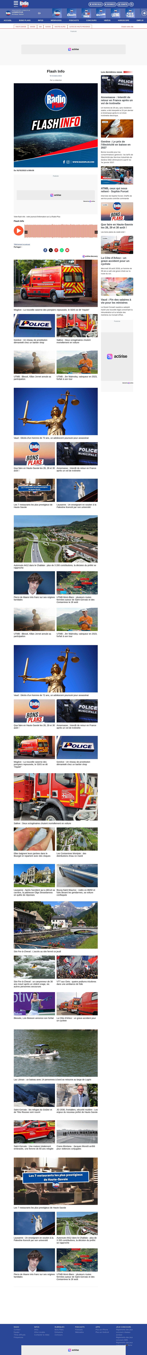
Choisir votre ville (127, 26)
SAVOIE (32, 26)
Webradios (56, 20)
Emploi (140, 20)
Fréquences (18, 1337)
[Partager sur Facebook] (44, 251)
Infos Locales (39, 1332)
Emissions (59, 1332)
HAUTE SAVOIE (21, 26)
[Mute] (39, 13)
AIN (40, 26)
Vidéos (107, 20)
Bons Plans (25, 20)
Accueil (8, 20)
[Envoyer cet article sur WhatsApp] (61, 251)
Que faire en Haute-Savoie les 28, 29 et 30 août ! (117, 226)
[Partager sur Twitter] (50, 251)
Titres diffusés (19, 1335)
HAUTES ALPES (60, 26)
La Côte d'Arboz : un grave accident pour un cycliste (115, 260)
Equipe (16, 1332)
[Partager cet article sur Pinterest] (55, 251)
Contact (17, 1329)
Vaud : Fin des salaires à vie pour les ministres (116, 301)
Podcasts (74, 20)
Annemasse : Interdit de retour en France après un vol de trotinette (117, 100)
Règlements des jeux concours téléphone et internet (124, 1345)
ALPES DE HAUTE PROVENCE (79, 26)
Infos (40, 20)
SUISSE (48, 26)
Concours (91, 20)
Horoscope (123, 20)
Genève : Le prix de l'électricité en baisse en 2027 (116, 144)
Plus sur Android (102, 1332)
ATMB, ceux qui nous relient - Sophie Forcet (114, 190)
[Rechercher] (131, 4)
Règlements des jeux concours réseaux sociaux (124, 1332)
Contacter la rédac (42, 1335)
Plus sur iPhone (102, 1329)
